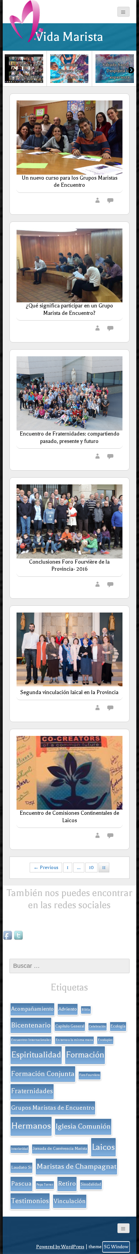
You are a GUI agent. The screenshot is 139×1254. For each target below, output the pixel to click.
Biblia (86, 1009)
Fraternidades (32, 1091)
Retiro (67, 1183)
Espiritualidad (36, 1054)
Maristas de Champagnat (76, 1166)
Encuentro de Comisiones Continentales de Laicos (69, 817)
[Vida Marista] (26, 21)
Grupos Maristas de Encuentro (52, 1107)
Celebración (97, 1026)
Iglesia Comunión (83, 1126)
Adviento (67, 1009)
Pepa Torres (44, 1184)
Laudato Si (21, 1167)
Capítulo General (69, 1026)
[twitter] (18, 935)
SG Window (116, 1247)
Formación (85, 1054)
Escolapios (105, 1040)
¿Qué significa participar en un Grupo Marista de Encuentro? (69, 309)
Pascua (21, 1183)
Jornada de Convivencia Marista (60, 1148)
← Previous (45, 867)
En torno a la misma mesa (74, 1040)
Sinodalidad (91, 1184)
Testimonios (30, 1201)
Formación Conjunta (43, 1074)
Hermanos (31, 1126)
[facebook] (8, 935)
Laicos (103, 1147)
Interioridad (19, 1149)
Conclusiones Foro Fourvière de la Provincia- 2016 (69, 565)
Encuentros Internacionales (31, 1040)
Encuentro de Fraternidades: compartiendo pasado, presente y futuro (69, 437)
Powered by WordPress (60, 1247)
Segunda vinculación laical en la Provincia (69, 692)
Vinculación (70, 1201)
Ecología (118, 1026)
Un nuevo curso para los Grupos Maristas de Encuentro (69, 181)
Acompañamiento (32, 1009)
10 (91, 867)
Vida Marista (69, 37)
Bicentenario (31, 1025)
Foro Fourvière (89, 1075)
